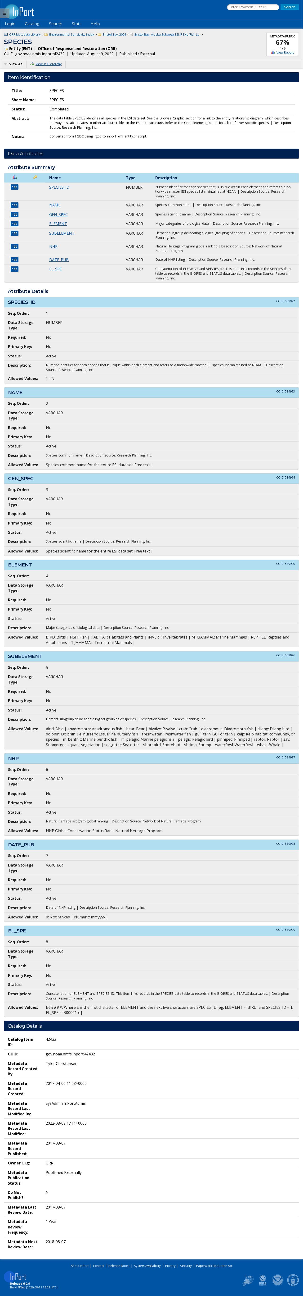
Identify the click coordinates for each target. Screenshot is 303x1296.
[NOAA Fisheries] (263, 1285)
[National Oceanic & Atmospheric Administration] (278, 1285)
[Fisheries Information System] (247, 1285)
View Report (285, 52)
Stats (76, 24)
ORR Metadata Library (25, 34)
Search (55, 24)
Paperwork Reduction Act (214, 1266)
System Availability (147, 1266)
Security (186, 1266)
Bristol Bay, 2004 (114, 34)
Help (95, 24)
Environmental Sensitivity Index (71, 34)
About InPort (80, 1266)
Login (10, 24)
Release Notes (118, 1266)
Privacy (170, 1266)
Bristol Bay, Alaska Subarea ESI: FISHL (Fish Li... (167, 34)
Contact (98, 1266)
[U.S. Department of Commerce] (293, 1285)
